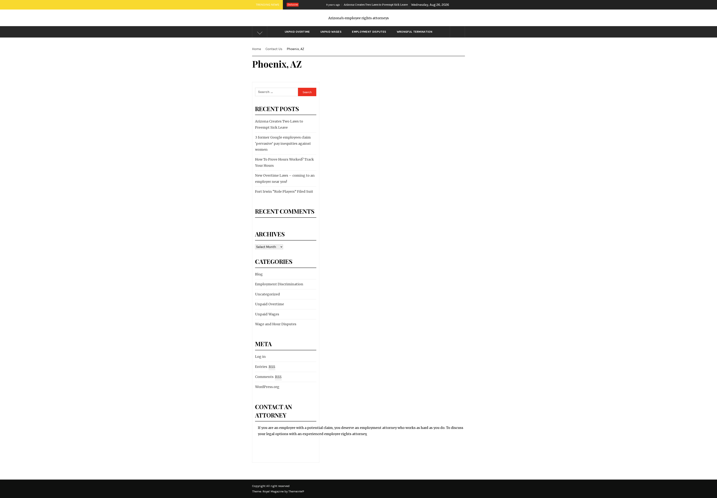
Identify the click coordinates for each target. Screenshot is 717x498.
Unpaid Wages (331, 31)
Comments (268, 377)
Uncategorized (267, 294)
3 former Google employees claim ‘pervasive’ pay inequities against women (283, 143)
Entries (265, 366)
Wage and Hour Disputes (275, 324)
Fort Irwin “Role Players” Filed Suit (284, 191)
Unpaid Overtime (297, 31)
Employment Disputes (369, 31)
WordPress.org (267, 387)
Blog (259, 274)
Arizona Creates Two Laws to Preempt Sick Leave (347, 4)
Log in (260, 356)
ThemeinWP (296, 491)
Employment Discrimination (279, 284)
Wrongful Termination (414, 31)
